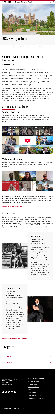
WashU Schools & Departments (36, 398)
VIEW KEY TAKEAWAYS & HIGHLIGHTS (12, 206)
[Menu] (53, 2)
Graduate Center (32, 384)
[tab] (27, 356)
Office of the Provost (33, 387)
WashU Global (32, 392)
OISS (29, 389)
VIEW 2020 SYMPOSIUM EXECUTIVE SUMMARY (14, 338)
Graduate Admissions (33, 381)
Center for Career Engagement (36, 378)
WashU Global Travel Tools (35, 395)
